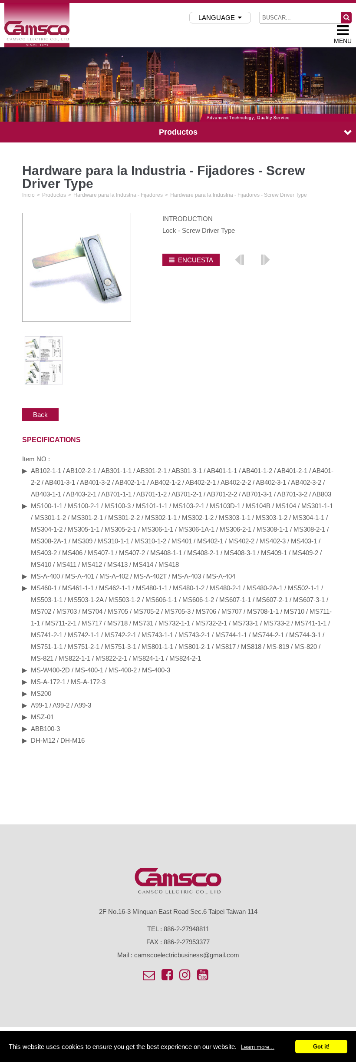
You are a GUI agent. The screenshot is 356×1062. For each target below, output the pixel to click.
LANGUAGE (216, 17)
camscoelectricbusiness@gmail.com (186, 955)
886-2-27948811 (186, 929)
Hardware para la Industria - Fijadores (118, 195)
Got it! (321, 1046)
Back (40, 414)
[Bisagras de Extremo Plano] (239, 259)
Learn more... (257, 1047)
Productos (54, 195)
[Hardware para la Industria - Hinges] (265, 259)
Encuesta (195, 260)
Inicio (28, 195)
